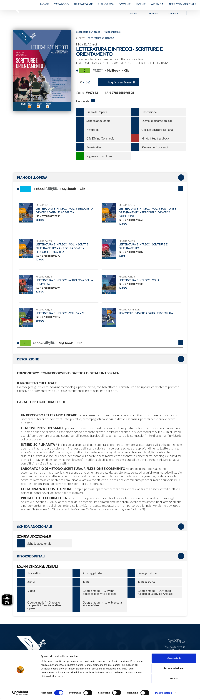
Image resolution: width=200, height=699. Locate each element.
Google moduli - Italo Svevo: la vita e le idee (102, 604)
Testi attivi (34, 573)
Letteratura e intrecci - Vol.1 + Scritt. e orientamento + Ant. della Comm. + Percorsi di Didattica (62, 248)
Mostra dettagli (163, 693)
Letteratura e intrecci (100, 38)
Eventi (141, 4)
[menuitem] (44, 4)
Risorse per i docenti (154, 147)
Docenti (125, 4)
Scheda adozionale (98, 120)
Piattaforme (83, 4)
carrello (152, 13)
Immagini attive (148, 573)
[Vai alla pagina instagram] (194, 13)
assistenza (174, 13)
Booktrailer (93, 147)
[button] (180, 188)
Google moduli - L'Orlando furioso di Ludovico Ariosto (155, 592)
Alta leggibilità (92, 573)
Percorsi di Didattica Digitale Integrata (146, 313)
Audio (31, 582)
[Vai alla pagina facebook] (191, 13)
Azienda (157, 4)
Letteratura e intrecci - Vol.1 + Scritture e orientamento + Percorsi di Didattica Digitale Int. (147, 213)
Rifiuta (174, 678)
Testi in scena (146, 582)
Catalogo (61, 4)
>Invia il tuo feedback (155, 138)
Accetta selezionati (174, 668)
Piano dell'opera (96, 112)
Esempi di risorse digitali (156, 120)
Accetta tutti (174, 658)
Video (31, 590)
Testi (85, 582)
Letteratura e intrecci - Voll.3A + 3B (60, 313)
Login (133, 13)
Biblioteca (106, 4)
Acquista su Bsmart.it (121, 82)
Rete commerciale (182, 4)
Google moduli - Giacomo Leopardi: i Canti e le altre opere (44, 605)
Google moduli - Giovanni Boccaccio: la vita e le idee (99, 592)
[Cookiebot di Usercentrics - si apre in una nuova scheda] (20, 693)
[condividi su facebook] (93, 101)
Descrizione (149, 112)
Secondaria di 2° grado (88, 31)
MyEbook (92, 129)
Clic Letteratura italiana (157, 129)
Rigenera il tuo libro (99, 156)
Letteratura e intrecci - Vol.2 (139, 280)
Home (44, 4)
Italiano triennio (112, 31)
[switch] (87, 692)
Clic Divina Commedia (100, 138)
